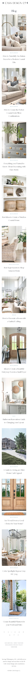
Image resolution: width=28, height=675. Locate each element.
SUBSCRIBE (14, 646)
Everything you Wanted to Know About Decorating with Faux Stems (14, 166)
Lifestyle (16, 618)
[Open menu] (3, 3)
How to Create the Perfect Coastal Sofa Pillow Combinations (14, 112)
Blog (11, 52)
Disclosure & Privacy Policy (14, 644)
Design (16, 52)
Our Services (9, 643)
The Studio (16, 264)
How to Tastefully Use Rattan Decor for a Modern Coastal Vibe (14, 59)
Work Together (18, 643)
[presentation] (14, 32)
